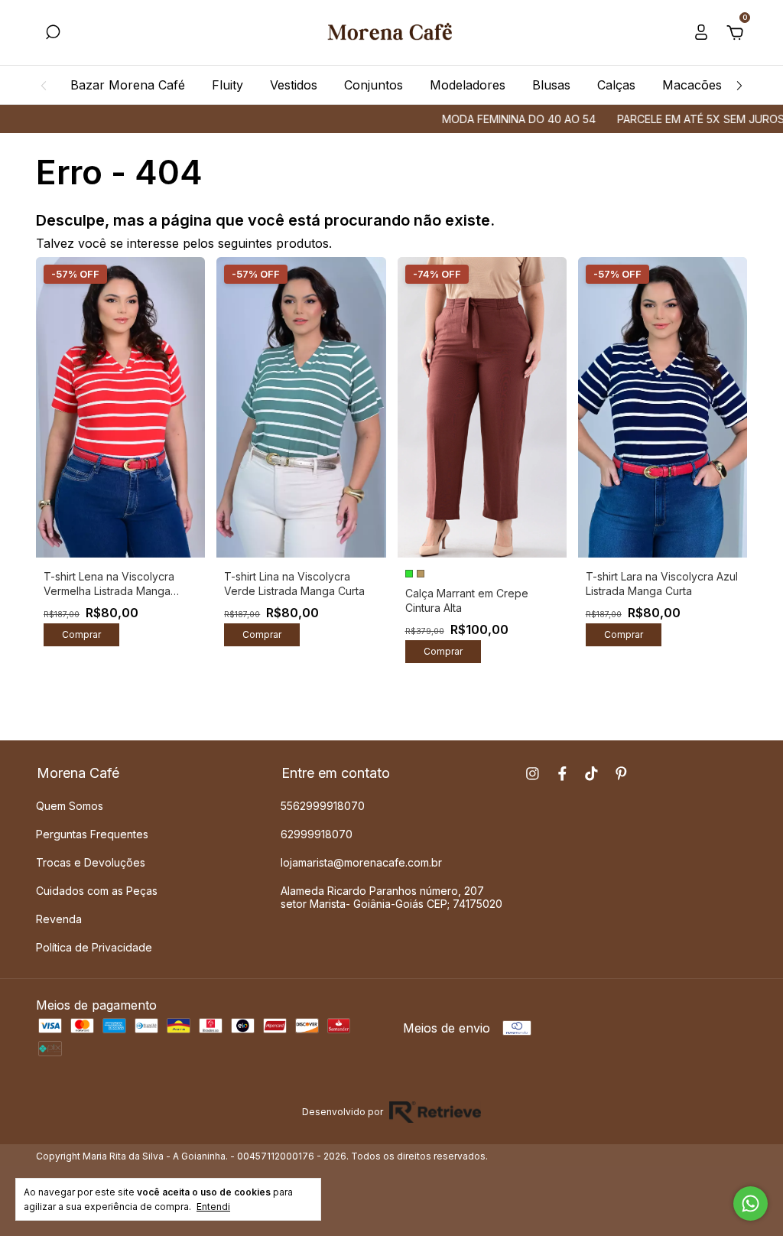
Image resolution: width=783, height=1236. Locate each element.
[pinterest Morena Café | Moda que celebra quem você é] (621, 773)
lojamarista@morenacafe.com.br (361, 862)
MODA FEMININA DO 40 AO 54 (492, 118)
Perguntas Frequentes (92, 834)
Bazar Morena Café (127, 85)
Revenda (59, 918)
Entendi (213, 1206)
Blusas (551, 85)
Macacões (692, 85)
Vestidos (293, 85)
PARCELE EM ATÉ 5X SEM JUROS (675, 118)
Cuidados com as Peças (97, 890)
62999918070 (317, 834)
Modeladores (467, 85)
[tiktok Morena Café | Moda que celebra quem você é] (591, 773)
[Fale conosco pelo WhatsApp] (750, 1203)
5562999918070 (323, 805)
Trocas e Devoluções (90, 862)
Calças (616, 85)
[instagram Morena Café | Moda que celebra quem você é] (532, 773)
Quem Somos (69, 805)
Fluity (227, 85)
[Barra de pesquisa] (53, 33)
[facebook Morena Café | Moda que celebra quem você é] (562, 773)
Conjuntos (373, 85)
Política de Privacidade (94, 947)
